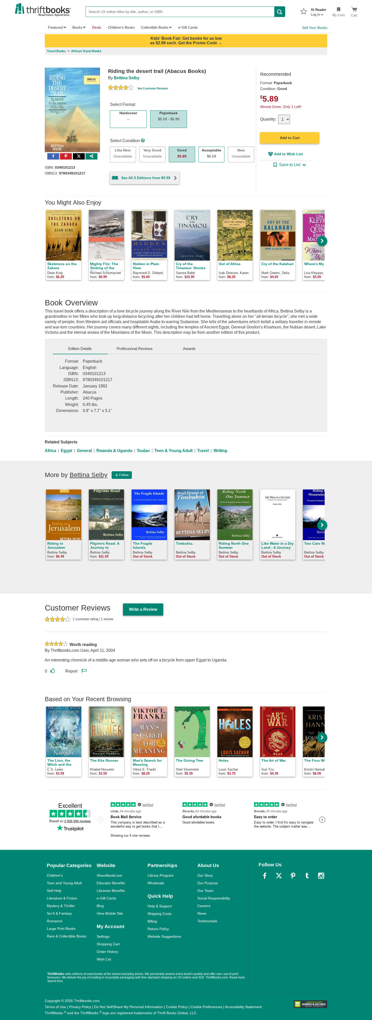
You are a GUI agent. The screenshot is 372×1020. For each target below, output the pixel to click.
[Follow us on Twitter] (279, 876)
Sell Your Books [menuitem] (314, 28)
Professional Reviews (135, 348)
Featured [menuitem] (55, 27)
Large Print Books (61, 929)
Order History (107, 952)
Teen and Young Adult (64, 883)
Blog (100, 906)
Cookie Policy (177, 1007)
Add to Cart (290, 138)
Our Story (205, 875)
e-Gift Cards (106, 898)
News (201, 913)
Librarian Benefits (111, 891)
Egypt (66, 450)
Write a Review (143, 609)
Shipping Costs (160, 914)
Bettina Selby (126, 78)
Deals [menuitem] (96, 27)
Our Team (205, 891)
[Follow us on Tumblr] (307, 876)
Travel (203, 450)
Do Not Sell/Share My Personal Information (128, 1007)
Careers (203, 906)
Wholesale (156, 883)
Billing (152, 921)
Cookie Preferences (206, 1007)
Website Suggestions (164, 936)
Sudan (143, 450)
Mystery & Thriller (61, 906)
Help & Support (160, 906)
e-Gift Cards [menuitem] (188, 27)
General (84, 450)
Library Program (161, 875)
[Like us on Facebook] (265, 876)
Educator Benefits (111, 883)
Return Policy (158, 929)
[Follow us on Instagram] (321, 876)
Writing (220, 450)
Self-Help (54, 891)
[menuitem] (318, 10)
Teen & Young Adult (173, 450)
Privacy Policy (80, 1007)
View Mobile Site (110, 913)
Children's (55, 875)
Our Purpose (207, 883)
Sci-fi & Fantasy (59, 913)
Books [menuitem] (77, 27)
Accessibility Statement (243, 1007)
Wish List (104, 959)
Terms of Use (55, 1007)
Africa (50, 450)
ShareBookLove (109, 875)
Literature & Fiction (62, 898)
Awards (189, 348)
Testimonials (207, 921)
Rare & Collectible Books (66, 936)
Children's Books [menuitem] (121, 27)
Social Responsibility (213, 898)
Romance (54, 921)
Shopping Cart (108, 944)
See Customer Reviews (152, 88)
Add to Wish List (288, 154)
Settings (103, 936)
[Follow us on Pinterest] (293, 876)
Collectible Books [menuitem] (154, 27)
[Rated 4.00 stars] (120, 88)
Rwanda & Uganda (114, 450)
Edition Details (80, 348)
